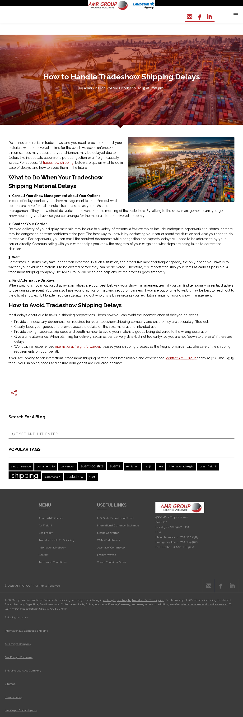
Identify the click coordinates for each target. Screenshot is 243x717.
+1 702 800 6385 (187, 537)
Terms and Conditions (52, 562)
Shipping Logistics (16, 617)
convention (68, 466)
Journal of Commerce (111, 547)
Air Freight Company (18, 644)
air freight (109, 600)
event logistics (92, 466)
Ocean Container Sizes (111, 562)
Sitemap (10, 683)
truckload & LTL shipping (148, 600)
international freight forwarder (77, 346)
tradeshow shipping (58, 162)
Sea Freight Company (19, 657)
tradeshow (74, 477)
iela (161, 466)
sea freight (124, 600)
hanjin (148, 466)
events (115, 466)
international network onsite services (204, 604)
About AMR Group (50, 518)
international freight (181, 466)
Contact (43, 555)
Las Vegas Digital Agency (21, 710)
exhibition (132, 466)
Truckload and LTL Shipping (56, 540)
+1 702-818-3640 (183, 547)
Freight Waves (106, 555)
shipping (24, 475)
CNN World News (108, 540)
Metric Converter (108, 532)
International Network (52, 547)
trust (92, 476)
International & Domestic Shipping (26, 630)
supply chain (52, 476)
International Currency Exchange (118, 525)
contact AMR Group (181, 358)
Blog (102, 88)
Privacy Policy (13, 697)
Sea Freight (46, 532)
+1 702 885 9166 (187, 542)
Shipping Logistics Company (23, 670)
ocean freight (208, 466)
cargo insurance (21, 466)
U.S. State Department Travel (115, 518)
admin (89, 88)
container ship (46, 466)
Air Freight (45, 525)
